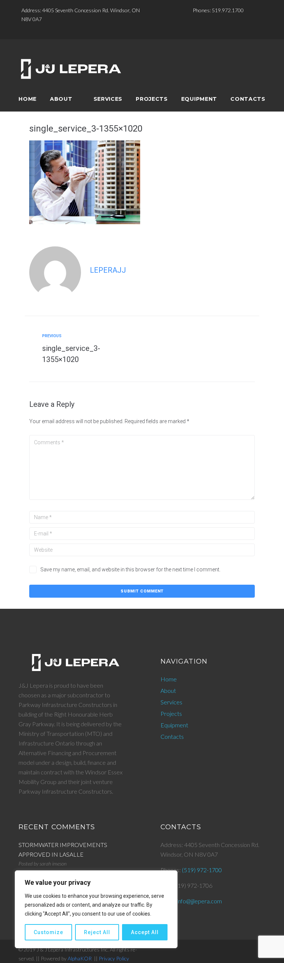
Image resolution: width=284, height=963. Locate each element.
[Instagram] (137, 31)
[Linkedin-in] (149, 31)
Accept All (145, 932)
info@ (184, 900)
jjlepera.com (206, 900)
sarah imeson (53, 863)
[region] (96, 909)
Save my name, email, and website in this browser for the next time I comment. (130, 569)
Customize (48, 932)
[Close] (169, 876)
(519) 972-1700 (202, 869)
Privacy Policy (114, 958)
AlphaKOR (80, 958)
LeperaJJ (108, 270)
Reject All (97, 932)
